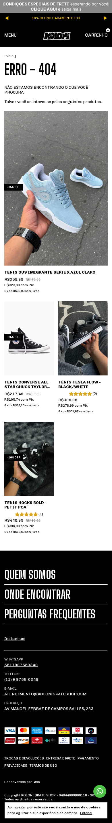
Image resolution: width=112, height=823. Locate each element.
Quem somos (30, 574)
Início (8, 56)
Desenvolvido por (18, 782)
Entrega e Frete (60, 758)
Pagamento (88, 758)
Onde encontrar (37, 594)
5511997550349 (21, 664)
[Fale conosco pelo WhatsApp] (99, 791)
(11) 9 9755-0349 (21, 679)
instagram (14, 638)
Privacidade (15, 765)
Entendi (86, 813)
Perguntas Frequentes (49, 614)
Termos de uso (43, 765)
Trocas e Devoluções (24, 758)
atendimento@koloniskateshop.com (45, 694)
